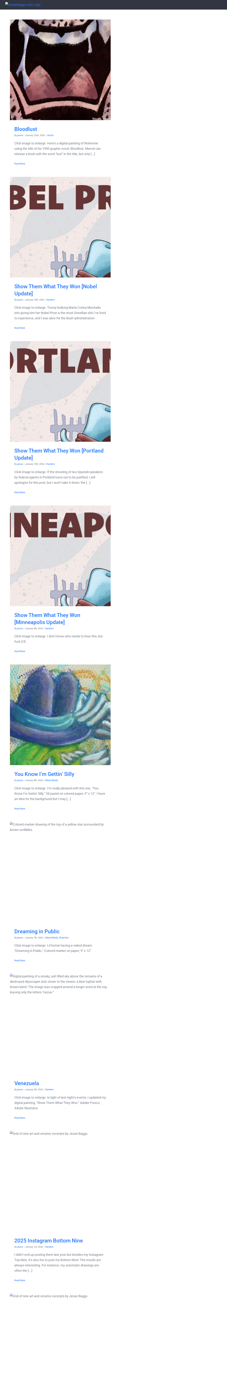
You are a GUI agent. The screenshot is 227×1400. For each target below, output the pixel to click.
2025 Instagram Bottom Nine (60, 1181)
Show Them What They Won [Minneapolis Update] (60, 556)
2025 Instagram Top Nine (60, 1344)
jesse (20, 135)
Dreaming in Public (60, 872)
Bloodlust (60, 70)
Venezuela (60, 1024)
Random (50, 299)
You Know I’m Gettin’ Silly (60, 715)
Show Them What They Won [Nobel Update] (60, 227)
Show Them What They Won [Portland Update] (60, 391)
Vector (50, 135)
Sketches (64, 937)
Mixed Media (51, 780)
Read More (19, 163)
